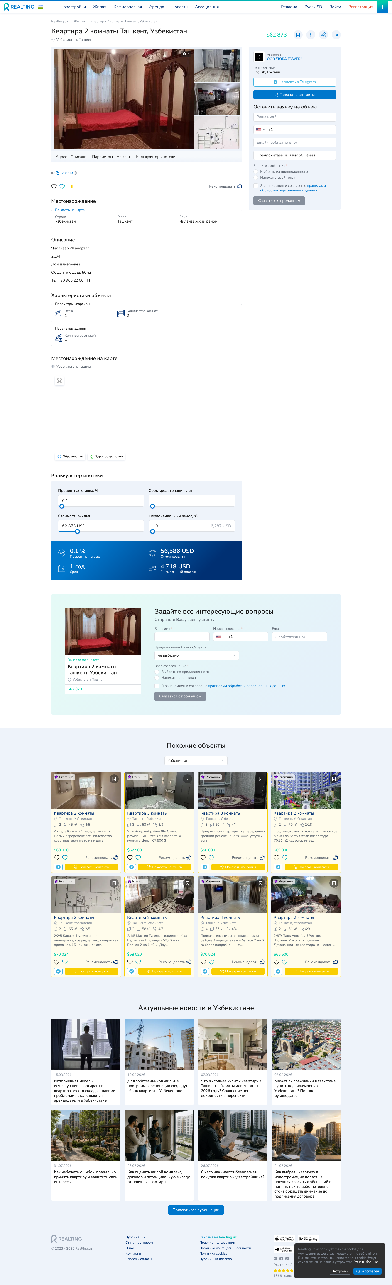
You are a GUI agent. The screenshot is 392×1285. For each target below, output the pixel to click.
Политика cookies (213, 1253)
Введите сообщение (270, 165)
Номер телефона (228, 628)
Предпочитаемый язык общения (180, 647)
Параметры (102, 156)
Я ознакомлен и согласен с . (293, 187)
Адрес (61, 156)
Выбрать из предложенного (284, 171)
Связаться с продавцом (279, 200)
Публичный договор (215, 1259)
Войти (335, 7)
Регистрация (360, 7)
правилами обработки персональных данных (293, 188)
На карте (124, 156)
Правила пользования (217, 1242)
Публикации (135, 1237)
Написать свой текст (277, 177)
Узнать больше (366, 1262)
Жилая (79, 21)
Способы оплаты (138, 1259)
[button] (40, 6)
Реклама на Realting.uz (218, 1237)
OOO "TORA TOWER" (284, 59)
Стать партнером (139, 1242)
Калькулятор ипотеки (155, 156)
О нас (130, 1248)
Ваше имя (163, 628)
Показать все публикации (196, 1209)
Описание (79, 156)
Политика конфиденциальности (225, 1248)
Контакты (133, 1253)
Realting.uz (59, 21)
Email (276, 628)
